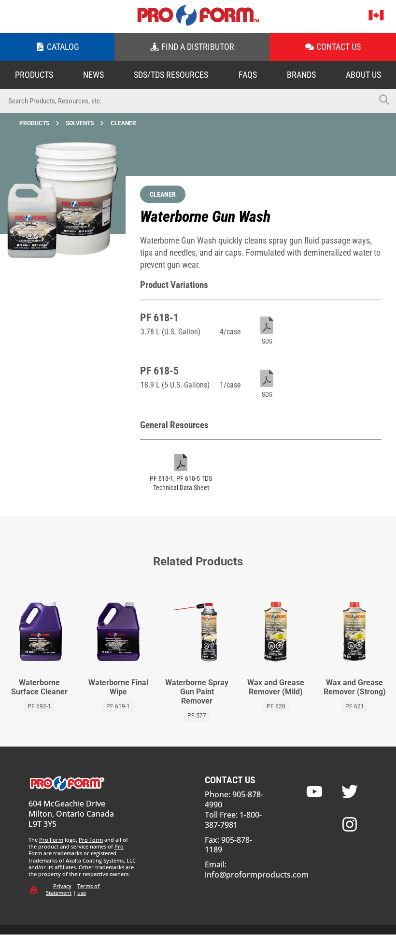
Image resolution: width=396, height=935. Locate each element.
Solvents (80, 123)
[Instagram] (349, 824)
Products (34, 75)
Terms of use (88, 889)
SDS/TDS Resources (171, 75)
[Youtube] (314, 791)
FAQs (248, 75)
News (93, 75)
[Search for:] (186, 101)
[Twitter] (349, 791)
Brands (301, 75)
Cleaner (123, 123)
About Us (363, 75)
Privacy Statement (58, 889)
